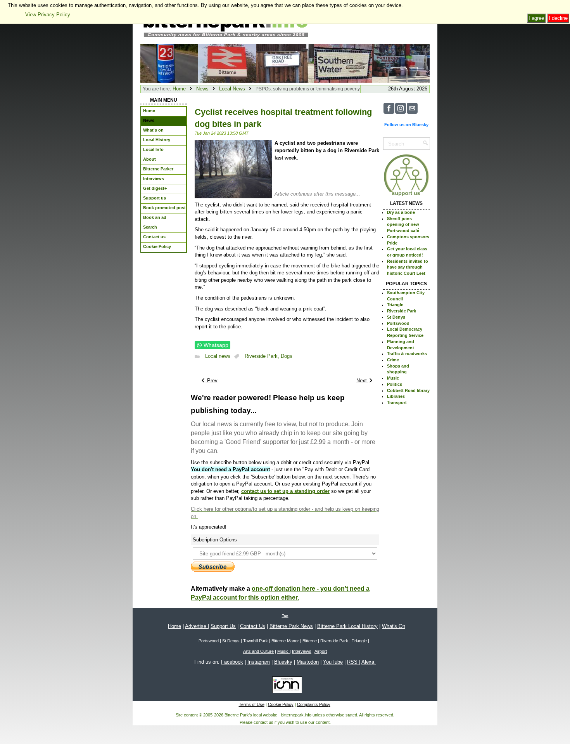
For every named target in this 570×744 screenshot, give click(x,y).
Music (393, 378)
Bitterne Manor (285, 640)
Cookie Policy (281, 704)
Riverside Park (401, 311)
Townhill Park (255, 640)
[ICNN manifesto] (285, 686)
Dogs (286, 356)
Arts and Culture (258, 651)
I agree (536, 18)
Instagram (258, 662)
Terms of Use (251, 704)
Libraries (396, 396)
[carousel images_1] (227, 63)
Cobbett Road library (408, 390)
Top (285, 616)
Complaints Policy (313, 704)
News (202, 89)
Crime (393, 359)
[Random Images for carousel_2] (401, 63)
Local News (232, 89)
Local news (217, 356)
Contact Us (252, 626)
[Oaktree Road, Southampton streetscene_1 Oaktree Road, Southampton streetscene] (285, 63)
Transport (397, 402)
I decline (558, 18)
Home (179, 89)
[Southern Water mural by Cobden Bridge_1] (343, 63)
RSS (353, 662)
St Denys (396, 317)
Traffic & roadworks (407, 353)
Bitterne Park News (291, 626)
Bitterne (309, 640)
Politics (394, 384)
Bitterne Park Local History (347, 626)
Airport (320, 651)
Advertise (196, 626)
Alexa (368, 662)
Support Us (223, 626)
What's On (393, 626)
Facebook (232, 662)
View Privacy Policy (47, 14)
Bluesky (283, 662)
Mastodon (308, 662)
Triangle (395, 304)
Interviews (301, 651)
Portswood (398, 323)
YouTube (333, 662)
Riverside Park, (263, 356)
